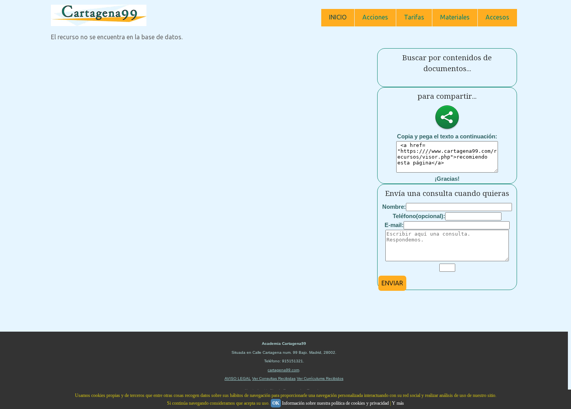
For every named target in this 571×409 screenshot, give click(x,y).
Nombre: (394, 206)
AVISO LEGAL (238, 378)
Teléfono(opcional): (419, 216)
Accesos (497, 17)
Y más (398, 403)
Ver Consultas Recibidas (274, 378)
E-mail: (394, 225)
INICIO (337, 17)
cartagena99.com (283, 370)
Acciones (375, 17)
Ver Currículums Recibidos (320, 378)
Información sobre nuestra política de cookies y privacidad (335, 403)
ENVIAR (392, 283)
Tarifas (414, 17)
